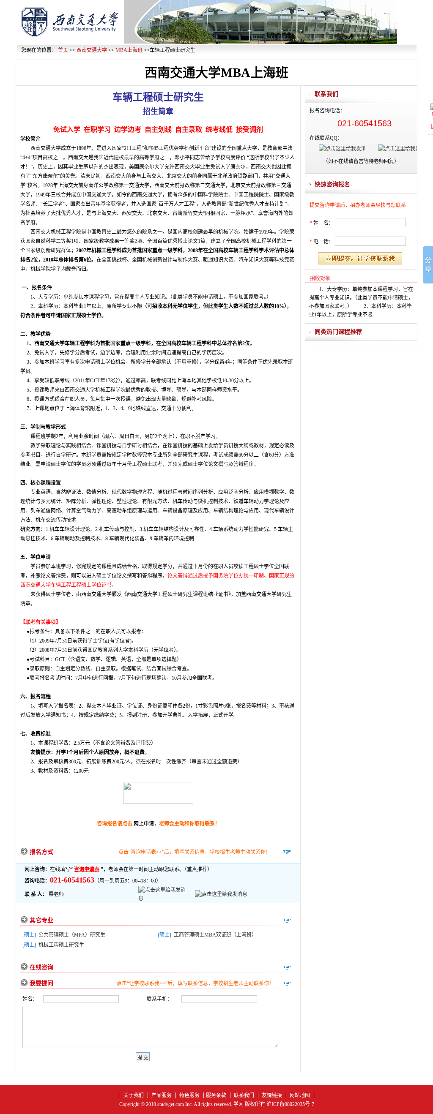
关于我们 (133, 1095)
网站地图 (300, 1095)
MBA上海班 (129, 50)
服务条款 (216, 1095)
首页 (63, 50)
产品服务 (161, 1095)
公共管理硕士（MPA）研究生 (71, 935)
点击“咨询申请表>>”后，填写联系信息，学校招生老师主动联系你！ (194, 852)
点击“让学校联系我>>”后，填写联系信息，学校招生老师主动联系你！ (195, 983)
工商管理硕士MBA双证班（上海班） (215, 935)
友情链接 (272, 1095)
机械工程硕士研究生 (61, 945)
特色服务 (189, 1095)
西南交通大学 (92, 50)
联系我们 (244, 1095)
